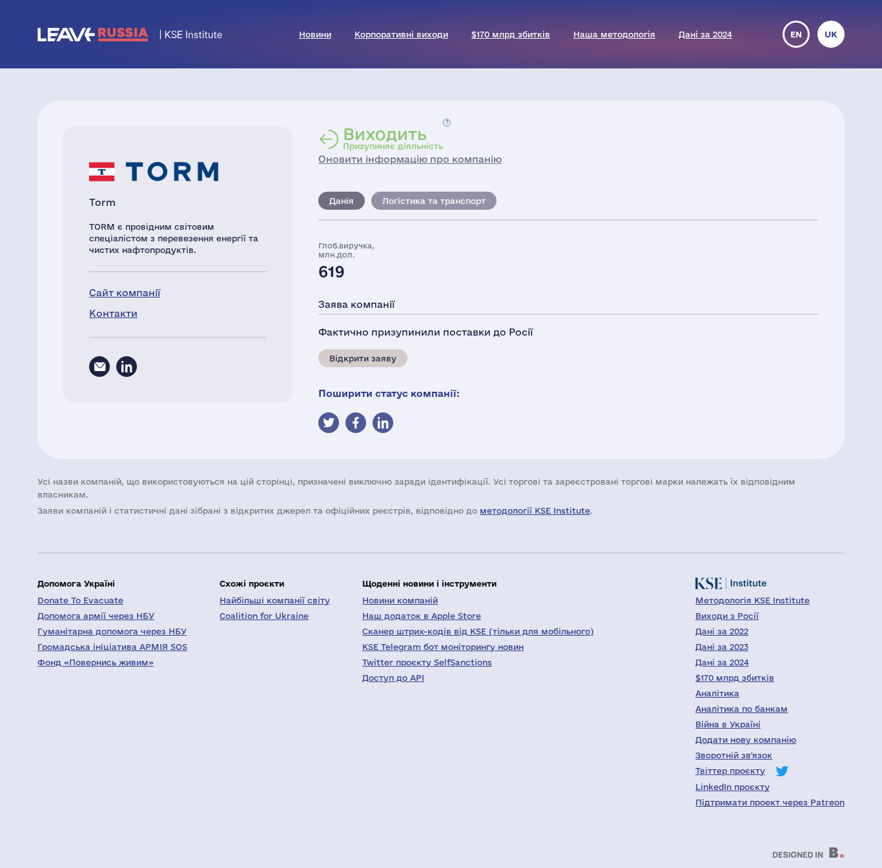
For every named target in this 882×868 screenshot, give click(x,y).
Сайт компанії (124, 292)
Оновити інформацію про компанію (410, 159)
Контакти (113, 313)
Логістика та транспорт (434, 200)
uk (831, 34)
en (796, 34)
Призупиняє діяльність (393, 138)
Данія (341, 200)
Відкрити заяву (362, 358)
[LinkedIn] (126, 366)
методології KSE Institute (535, 510)
